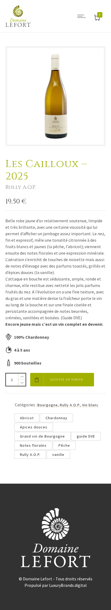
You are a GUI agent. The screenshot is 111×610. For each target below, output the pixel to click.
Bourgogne (47, 405)
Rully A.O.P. (70, 405)
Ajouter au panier (66, 379)
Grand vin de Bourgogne (42, 436)
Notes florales (33, 445)
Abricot (27, 417)
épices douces (33, 427)
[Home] (18, 25)
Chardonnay (56, 417)
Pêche (64, 445)
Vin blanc (90, 405)
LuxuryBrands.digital (68, 585)
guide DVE (86, 436)
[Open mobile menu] (82, 16)
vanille (58, 454)
